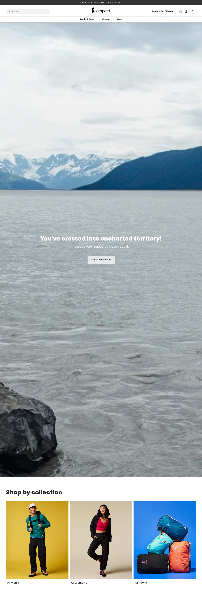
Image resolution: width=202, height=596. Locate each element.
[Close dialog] (129, 253)
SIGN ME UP (101, 333)
